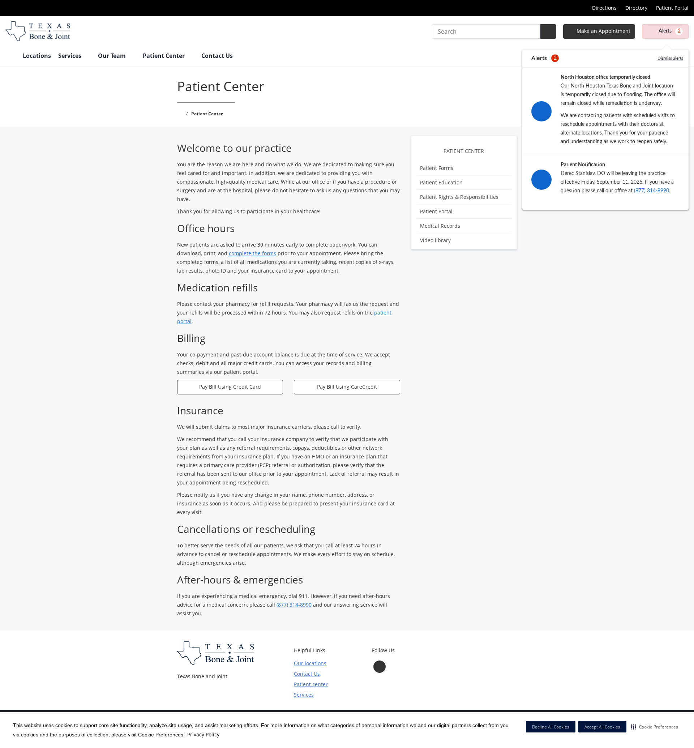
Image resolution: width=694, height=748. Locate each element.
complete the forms (252, 253)
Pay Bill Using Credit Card (230, 386)
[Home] (10, 56)
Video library (435, 240)
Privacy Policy (203, 734)
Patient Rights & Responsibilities (459, 196)
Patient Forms (436, 167)
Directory (636, 7)
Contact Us (217, 56)
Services (304, 694)
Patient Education (441, 182)
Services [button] (70, 56)
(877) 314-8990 (651, 190)
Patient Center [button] (164, 56)
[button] (654, 726)
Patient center (311, 684)
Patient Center (464, 151)
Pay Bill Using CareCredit (347, 386)
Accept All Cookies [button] (602, 727)
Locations (37, 56)
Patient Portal (672, 7)
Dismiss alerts (670, 58)
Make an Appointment (602, 30)
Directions (604, 7)
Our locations (310, 663)
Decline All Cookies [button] (550, 727)
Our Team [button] (112, 56)
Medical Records (440, 225)
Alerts (670, 31)
